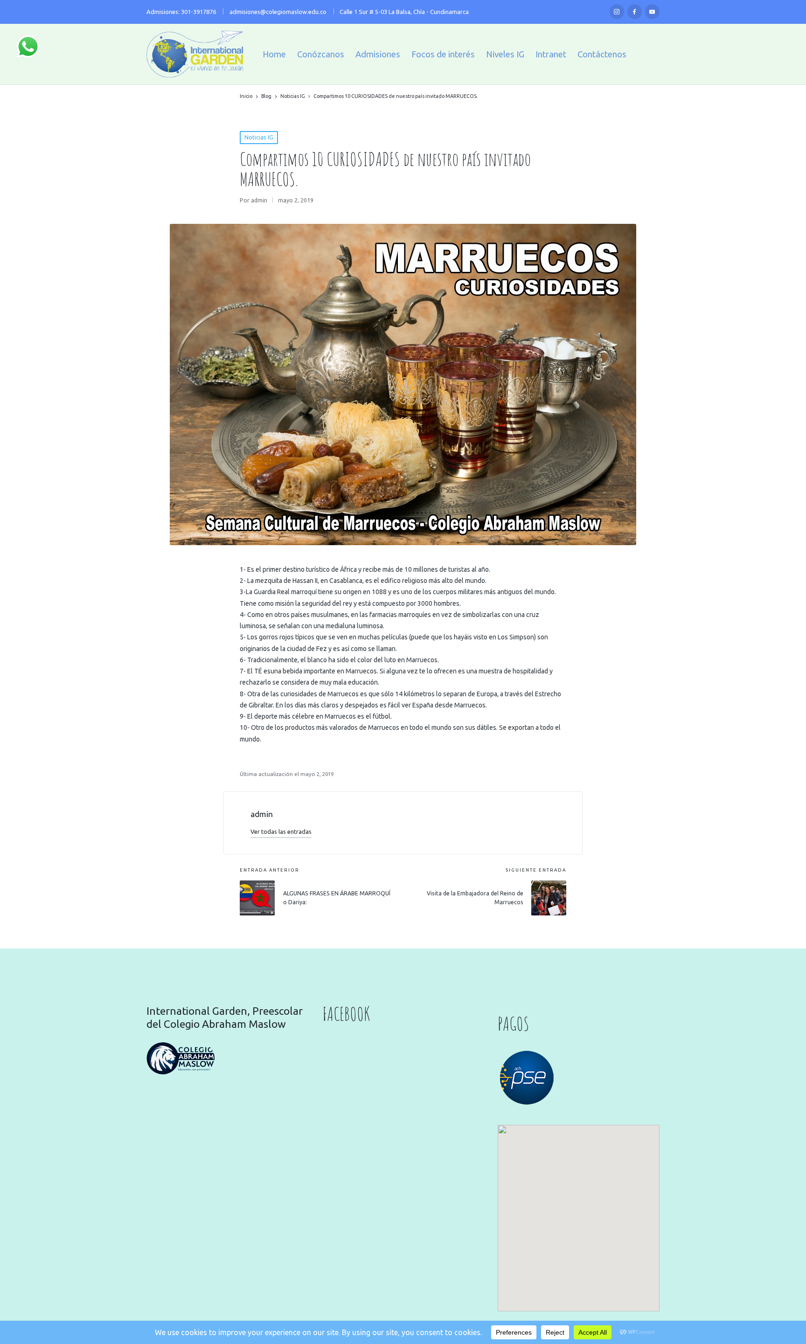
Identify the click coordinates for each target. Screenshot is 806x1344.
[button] (281, 831)
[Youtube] (652, 11)
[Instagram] (617, 11)
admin (261, 814)
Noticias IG (258, 137)
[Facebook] (634, 11)
